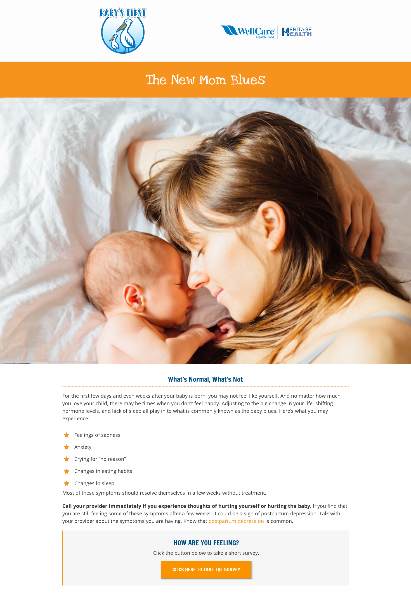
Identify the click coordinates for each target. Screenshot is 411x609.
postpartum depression (236, 521)
